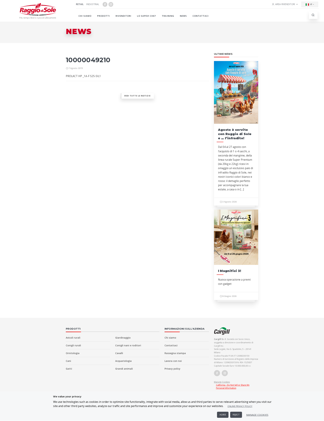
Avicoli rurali (73, 337)
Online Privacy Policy (239, 406)
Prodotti (103, 15)
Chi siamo (84, 15)
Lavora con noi (173, 360)
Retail (80, 4)
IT (311, 4)
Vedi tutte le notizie (137, 95)
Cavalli (119, 353)
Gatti (69, 368)
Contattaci (201, 15)
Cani (68, 360)
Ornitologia (72, 353)
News (183, 15)
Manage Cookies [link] (222, 382)
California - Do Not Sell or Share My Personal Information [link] (232, 386)
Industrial (92, 4)
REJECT (236, 414)
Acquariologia (123, 360)
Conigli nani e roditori (128, 345)
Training (168, 15)
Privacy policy (172, 368)
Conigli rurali (73, 345)
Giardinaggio (123, 337)
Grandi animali (124, 368)
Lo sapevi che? (146, 15)
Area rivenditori (285, 4)
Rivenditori (123, 15)
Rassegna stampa (175, 353)
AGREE (223, 414)
